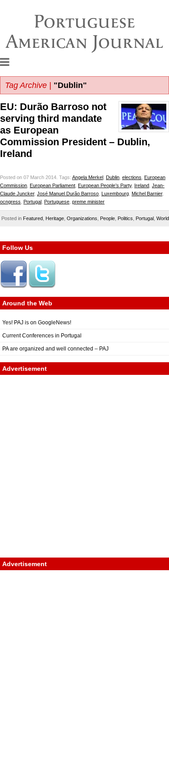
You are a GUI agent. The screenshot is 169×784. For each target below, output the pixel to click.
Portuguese (56, 201)
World (162, 218)
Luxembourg (115, 193)
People (107, 218)
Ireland (141, 185)
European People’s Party (105, 185)
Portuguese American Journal (84, 31)
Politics (125, 218)
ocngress (10, 201)
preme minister (88, 201)
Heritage (55, 218)
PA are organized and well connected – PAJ (55, 349)
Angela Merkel (87, 177)
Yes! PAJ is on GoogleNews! (36, 322)
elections (132, 177)
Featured (33, 218)
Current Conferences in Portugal (42, 335)
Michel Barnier (147, 193)
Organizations (82, 218)
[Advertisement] (84, 466)
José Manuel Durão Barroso (68, 193)
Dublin (112, 177)
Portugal (32, 201)
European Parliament (52, 185)
